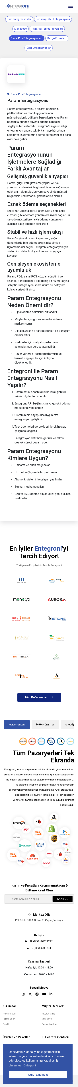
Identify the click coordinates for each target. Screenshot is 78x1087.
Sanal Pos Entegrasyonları (26, 38)
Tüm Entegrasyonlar (19, 19)
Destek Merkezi (50, 1024)
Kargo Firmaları (56, 38)
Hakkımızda (9, 1013)
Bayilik (6, 1024)
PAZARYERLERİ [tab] (17, 724)
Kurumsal (9, 1006)
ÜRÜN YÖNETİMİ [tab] (45, 724)
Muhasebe (20, 28)
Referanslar (9, 1019)
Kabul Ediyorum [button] (38, 1074)
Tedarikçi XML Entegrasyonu (53, 19)
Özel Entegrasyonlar (38, 47)
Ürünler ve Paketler (16, 1037)
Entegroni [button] (29, 1065)
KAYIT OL (62, 898)
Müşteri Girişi (49, 1013)
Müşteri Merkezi (53, 1006)
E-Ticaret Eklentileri (55, 1037)
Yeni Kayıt (47, 1019)
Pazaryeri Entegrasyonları (47, 28)
